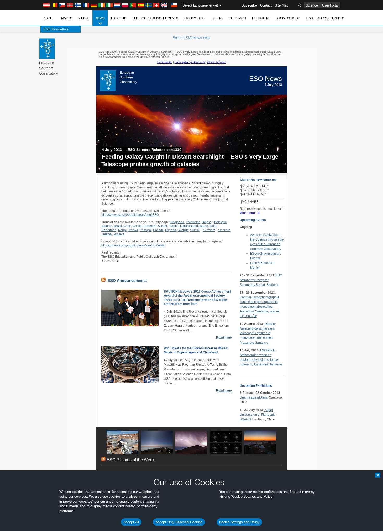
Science (312, 5)
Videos (83, 18)
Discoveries (194, 18)
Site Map (281, 5)
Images (66, 18)
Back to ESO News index (191, 38)
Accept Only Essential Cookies (179, 522)
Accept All (131, 522)
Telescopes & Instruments (155, 18)
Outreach (237, 18)
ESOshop (118, 18)
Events (217, 18)
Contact (266, 5)
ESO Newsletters (56, 29)
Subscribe (249, 5)
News (100, 18)
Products (260, 18)
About (49, 18)
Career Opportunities (325, 18)
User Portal (330, 5)
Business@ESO (288, 18)
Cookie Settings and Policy (239, 522)
